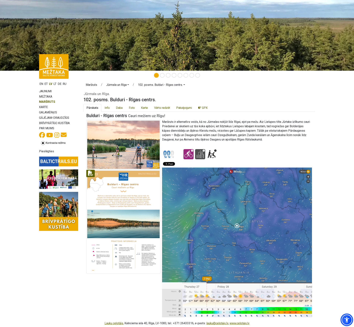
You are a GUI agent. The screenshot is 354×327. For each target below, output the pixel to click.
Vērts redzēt (162, 108)
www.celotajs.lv (239, 323)
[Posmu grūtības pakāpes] (168, 154)
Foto (132, 108)
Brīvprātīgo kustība (54, 123)
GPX (204, 108)
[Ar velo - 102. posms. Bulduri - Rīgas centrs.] (188, 154)
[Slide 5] (180, 75)
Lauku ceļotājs (114, 323)
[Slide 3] (168, 75)
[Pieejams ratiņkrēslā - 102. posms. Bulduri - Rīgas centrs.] (212, 154)
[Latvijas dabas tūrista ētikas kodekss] (58, 179)
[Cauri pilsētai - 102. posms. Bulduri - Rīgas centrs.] (200, 154)
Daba (119, 108)
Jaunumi (45, 91)
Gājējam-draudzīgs (54, 117)
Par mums (46, 128)
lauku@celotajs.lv (217, 323)
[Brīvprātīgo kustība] (58, 211)
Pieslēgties (46, 151)
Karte (43, 107)
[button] (117, 85)
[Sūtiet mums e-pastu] (64, 136)
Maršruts (47, 101)
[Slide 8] (197, 75)
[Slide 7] (191, 75)
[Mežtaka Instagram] (56, 136)
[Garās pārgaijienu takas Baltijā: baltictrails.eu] (58, 161)
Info (107, 108)
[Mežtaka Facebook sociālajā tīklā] (42, 136)
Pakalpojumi (184, 108)
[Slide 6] (185, 75)
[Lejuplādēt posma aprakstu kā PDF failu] (123, 221)
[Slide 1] (156, 75)
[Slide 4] (174, 75)
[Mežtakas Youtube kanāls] (49, 136)
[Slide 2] (162, 75)
